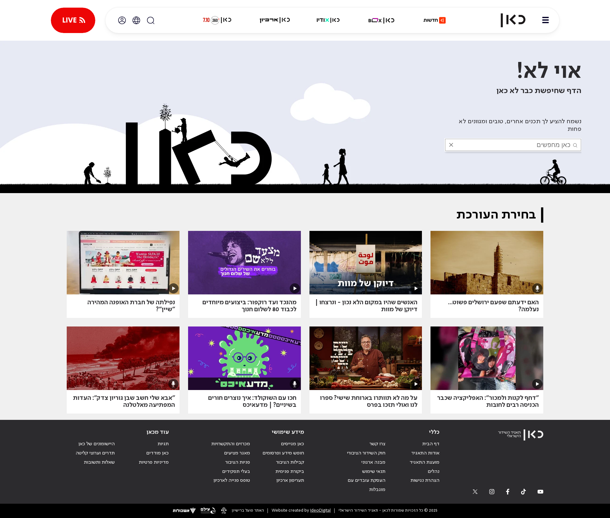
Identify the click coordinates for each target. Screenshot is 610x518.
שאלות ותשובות (99, 462)
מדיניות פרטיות (154, 462)
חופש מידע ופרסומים (283, 453)
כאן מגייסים (292, 444)
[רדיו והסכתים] (328, 20)
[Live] (73, 20)
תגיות (163, 444)
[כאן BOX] (382, 20)
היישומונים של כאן (96, 444)
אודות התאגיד (425, 453)
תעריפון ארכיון (290, 480)
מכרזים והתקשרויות (230, 444)
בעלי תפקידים (236, 471)
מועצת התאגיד (424, 462)
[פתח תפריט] (545, 20)
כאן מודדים (157, 453)
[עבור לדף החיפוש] (150, 20)
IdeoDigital (320, 510)
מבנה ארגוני (373, 462)
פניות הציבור (237, 462)
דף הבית (430, 444)
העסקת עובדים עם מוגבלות (366, 485)
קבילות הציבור (290, 462)
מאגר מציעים (237, 453)
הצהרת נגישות (424, 480)
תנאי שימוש (373, 471)
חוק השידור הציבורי (366, 453)
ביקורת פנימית (289, 471)
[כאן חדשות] (434, 20)
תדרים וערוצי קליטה (95, 453)
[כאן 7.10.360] (217, 20)
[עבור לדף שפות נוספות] (136, 20)
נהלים (433, 471)
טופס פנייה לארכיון (232, 480)
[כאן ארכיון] (275, 20)
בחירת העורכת (496, 215)
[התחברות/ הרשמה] (122, 20)
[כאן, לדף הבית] (507, 20)
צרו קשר (377, 444)
